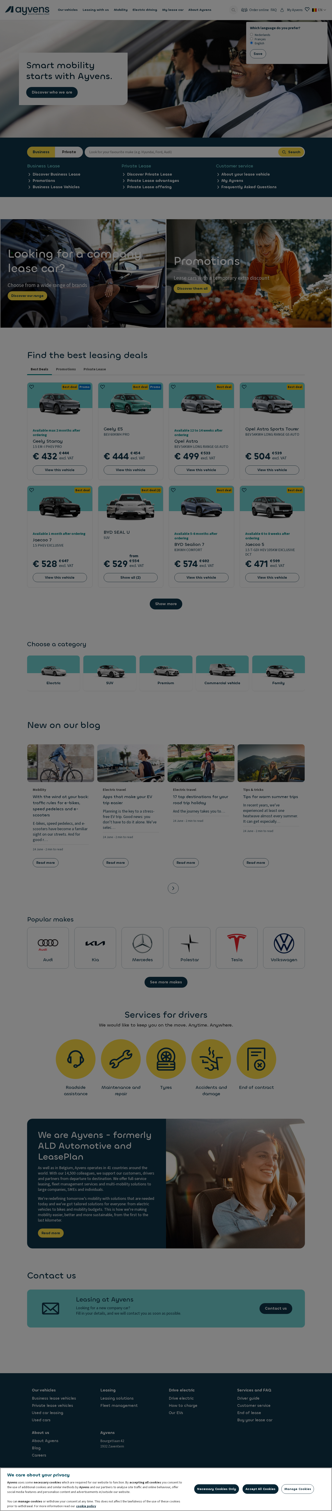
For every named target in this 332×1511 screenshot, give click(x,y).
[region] (166, 1489)
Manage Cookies (297, 1489)
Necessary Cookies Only (216, 1489)
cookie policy (86, 1506)
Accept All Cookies (260, 1489)
